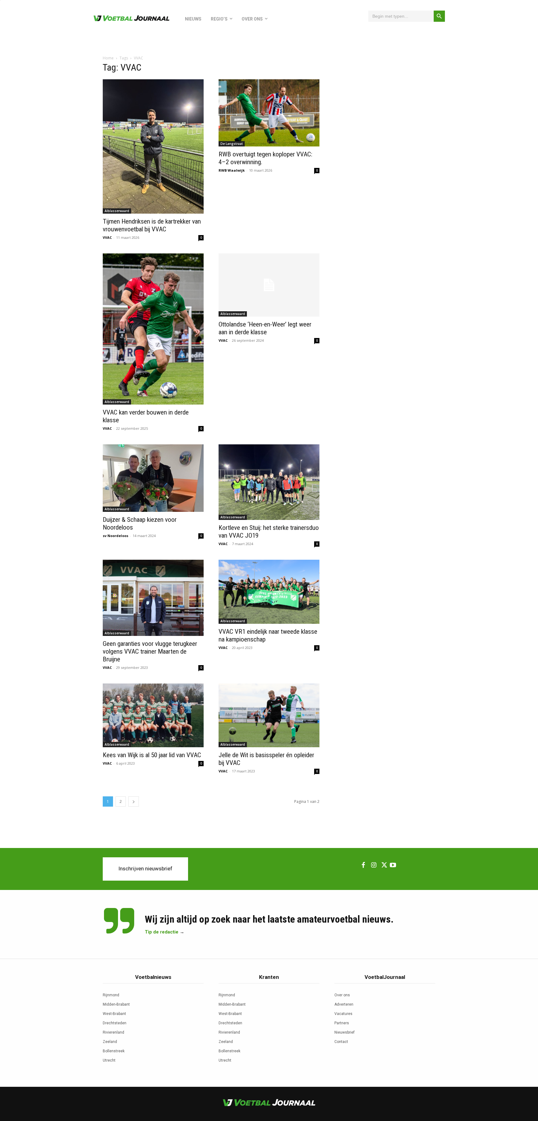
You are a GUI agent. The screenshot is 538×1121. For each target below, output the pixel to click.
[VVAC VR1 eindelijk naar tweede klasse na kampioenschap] (269, 591)
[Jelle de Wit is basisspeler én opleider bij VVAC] (269, 715)
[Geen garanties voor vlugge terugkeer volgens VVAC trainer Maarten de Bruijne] (153, 598)
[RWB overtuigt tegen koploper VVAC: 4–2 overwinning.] (269, 112)
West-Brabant (114, 1014)
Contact (341, 1042)
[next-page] (133, 801)
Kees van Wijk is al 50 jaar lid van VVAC (152, 755)
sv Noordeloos (115, 535)
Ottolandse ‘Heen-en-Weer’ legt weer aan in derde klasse (265, 328)
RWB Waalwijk (232, 170)
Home (108, 58)
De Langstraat (231, 143)
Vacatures (343, 1014)
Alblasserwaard (117, 211)
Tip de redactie (161, 932)
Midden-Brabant (116, 1004)
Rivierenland (113, 1032)
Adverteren (343, 1004)
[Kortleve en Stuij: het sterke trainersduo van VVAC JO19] (269, 482)
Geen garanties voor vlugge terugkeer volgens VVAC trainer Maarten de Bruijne (150, 651)
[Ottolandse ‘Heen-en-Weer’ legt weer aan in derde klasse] (269, 285)
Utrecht (109, 1060)
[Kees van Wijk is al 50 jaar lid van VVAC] (153, 715)
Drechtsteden (114, 1023)
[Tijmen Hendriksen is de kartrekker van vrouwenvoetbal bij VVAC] (153, 146)
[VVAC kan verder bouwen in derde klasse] (153, 329)
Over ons (342, 995)
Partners (341, 1023)
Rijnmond (111, 995)
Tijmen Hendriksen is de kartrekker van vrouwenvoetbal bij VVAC (152, 225)
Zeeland (110, 1042)
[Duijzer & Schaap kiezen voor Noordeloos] (153, 478)
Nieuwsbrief (344, 1032)
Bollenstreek (114, 1051)
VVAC (107, 237)
